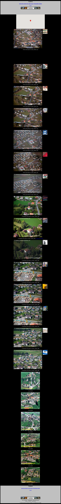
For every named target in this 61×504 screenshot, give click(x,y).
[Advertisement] (30, 12)
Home (30, 5)
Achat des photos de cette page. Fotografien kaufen (30, 3)
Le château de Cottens (39, 238)
